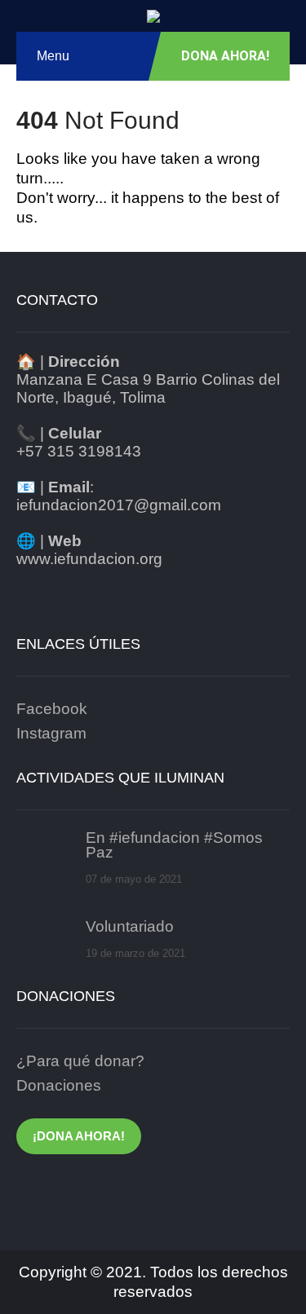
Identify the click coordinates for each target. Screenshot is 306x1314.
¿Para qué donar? (80, 1060)
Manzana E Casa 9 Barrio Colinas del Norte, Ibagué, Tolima (148, 388)
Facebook (51, 708)
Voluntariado (130, 926)
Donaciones (58, 1085)
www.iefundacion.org (89, 558)
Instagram (51, 733)
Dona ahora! (225, 56)
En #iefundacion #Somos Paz (174, 845)
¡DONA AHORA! (79, 1136)
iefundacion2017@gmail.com (118, 505)
